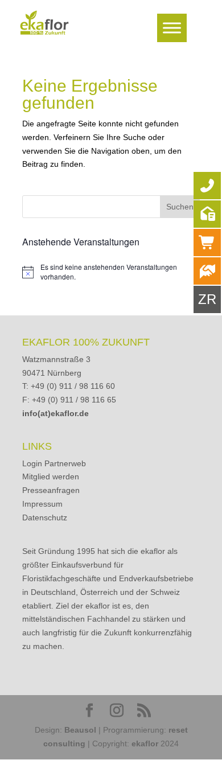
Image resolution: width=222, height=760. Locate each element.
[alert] (111, 271)
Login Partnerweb (54, 463)
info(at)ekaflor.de (55, 413)
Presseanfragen (51, 490)
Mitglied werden (50, 476)
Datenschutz (44, 517)
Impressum (42, 503)
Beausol (80, 729)
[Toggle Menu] (172, 27)
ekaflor (144, 743)
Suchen (180, 206)
